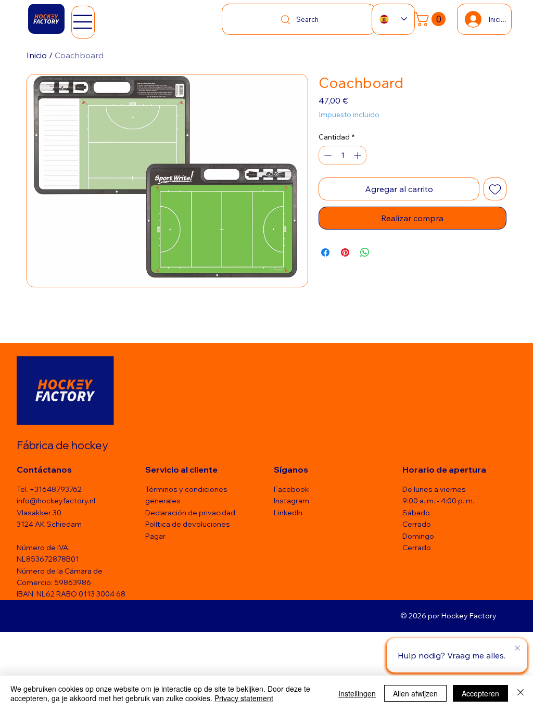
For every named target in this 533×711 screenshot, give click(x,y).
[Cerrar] (520, 693)
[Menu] (83, 22)
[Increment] (358, 155)
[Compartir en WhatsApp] (365, 252)
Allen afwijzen (415, 693)
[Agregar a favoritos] (495, 188)
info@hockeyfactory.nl (56, 500)
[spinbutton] (342, 155)
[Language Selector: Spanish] (393, 19)
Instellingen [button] (357, 693)
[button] (431, 19)
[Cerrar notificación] (517, 648)
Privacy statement (243, 698)
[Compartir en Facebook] (325, 252)
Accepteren (480, 693)
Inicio (37, 55)
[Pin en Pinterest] (345, 252)
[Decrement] (326, 155)
